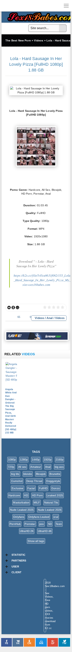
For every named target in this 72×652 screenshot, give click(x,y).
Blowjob (41, 473)
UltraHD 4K (45, 531)
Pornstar (30, 523)
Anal (49, 318)
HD (26, 495)
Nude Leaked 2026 (50, 509)
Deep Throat (34, 481)
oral (55, 516)
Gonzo (55, 488)
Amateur (35, 466)
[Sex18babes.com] (6, 6)
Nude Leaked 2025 (22, 509)
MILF (37, 502)
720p (11, 466)
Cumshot (16, 481)
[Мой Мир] (17, 307)
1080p (12, 459)
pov (41, 523)
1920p (48, 459)
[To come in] (17, 6)
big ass (59, 466)
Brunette (55, 473)
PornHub (15, 523)
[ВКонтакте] (9, 307)
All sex (22, 466)
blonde (27, 473)
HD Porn (37, 495)
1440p (36, 459)
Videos (39, 318)
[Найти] (63, 28)
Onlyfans (18, 516)
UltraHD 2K (27, 531)
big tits (15, 473)
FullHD (43, 488)
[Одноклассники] (13, 307)
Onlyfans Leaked (39, 516)
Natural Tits (51, 502)
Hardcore (14, 495)
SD (50, 523)
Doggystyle (53, 481)
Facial (31, 488)
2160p (60, 459)
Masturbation (21, 502)
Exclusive (17, 488)
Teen (59, 523)
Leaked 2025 (55, 495)
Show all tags (36, 541)
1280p (24, 459)
